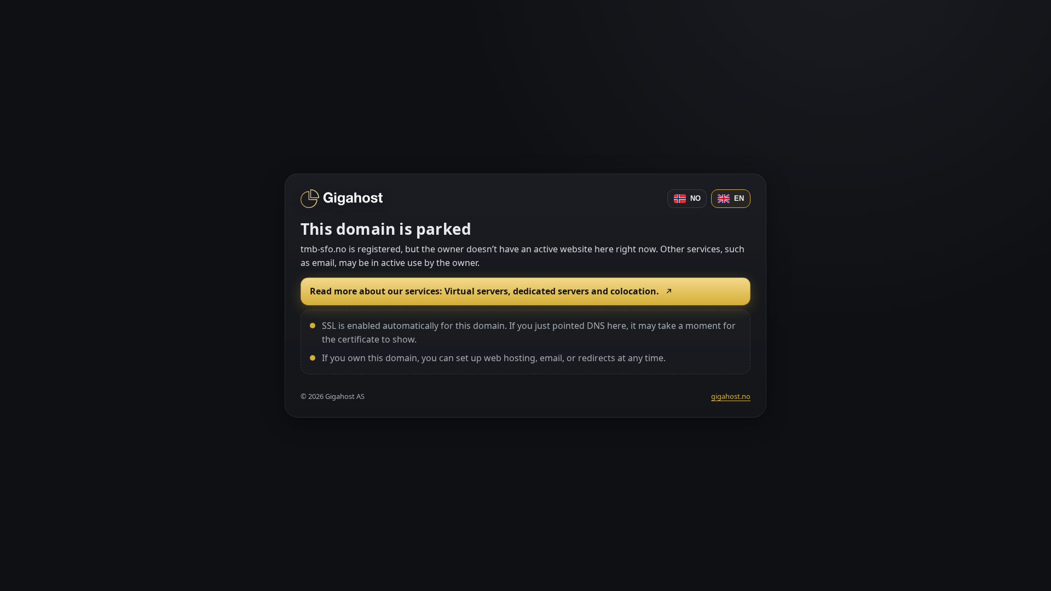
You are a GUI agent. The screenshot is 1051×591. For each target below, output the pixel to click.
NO (695, 198)
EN (739, 198)
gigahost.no (730, 396)
